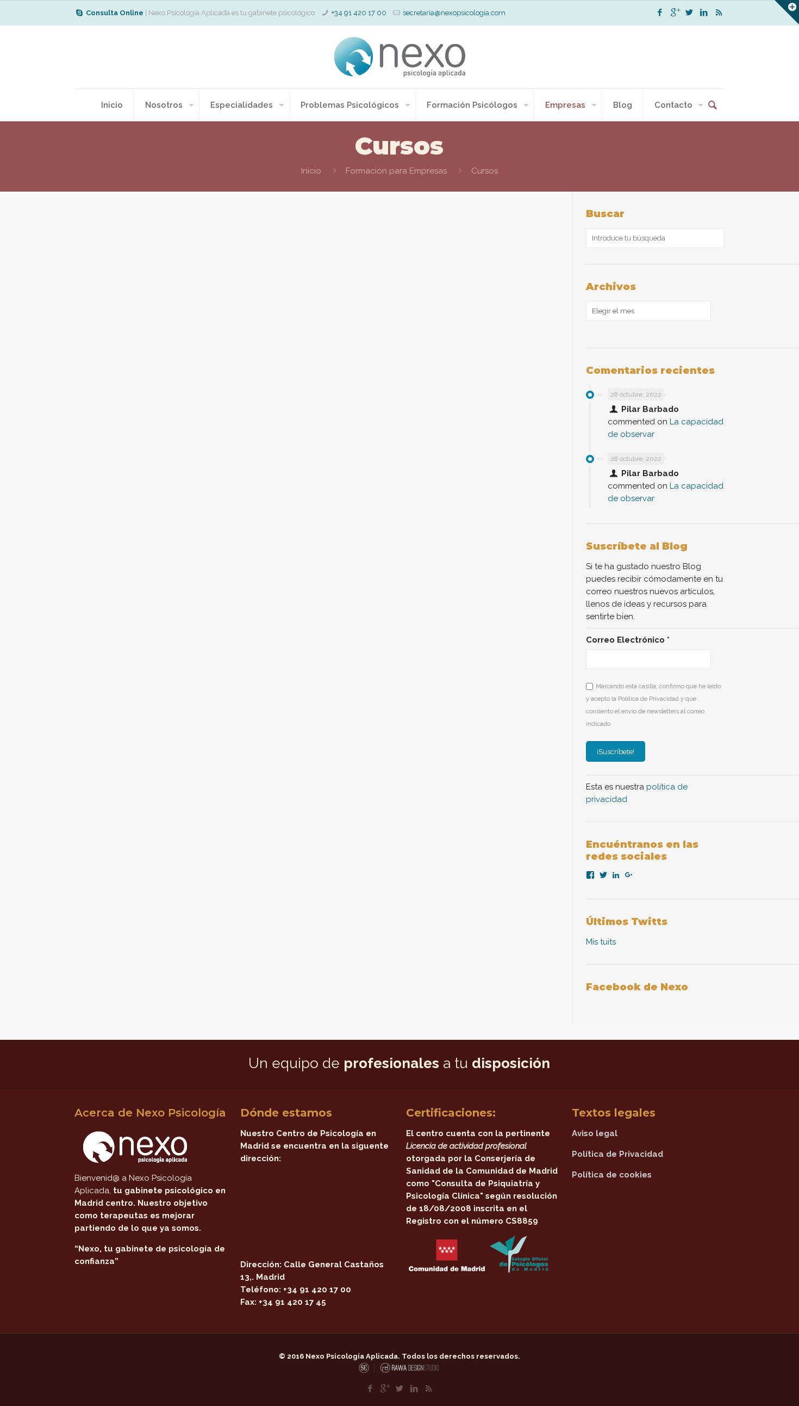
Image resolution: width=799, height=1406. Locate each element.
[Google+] (675, 12)
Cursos (484, 171)
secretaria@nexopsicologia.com (454, 13)
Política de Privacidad (617, 1154)
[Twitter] (689, 12)
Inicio (311, 171)
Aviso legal (594, 1133)
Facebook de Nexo (637, 987)
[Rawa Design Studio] (408, 1371)
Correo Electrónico (628, 640)
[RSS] (719, 12)
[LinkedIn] (704, 12)
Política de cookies (612, 1175)
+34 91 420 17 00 (359, 13)
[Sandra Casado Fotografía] (366, 1371)
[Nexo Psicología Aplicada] (399, 57)
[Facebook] (660, 12)
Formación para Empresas (396, 171)
